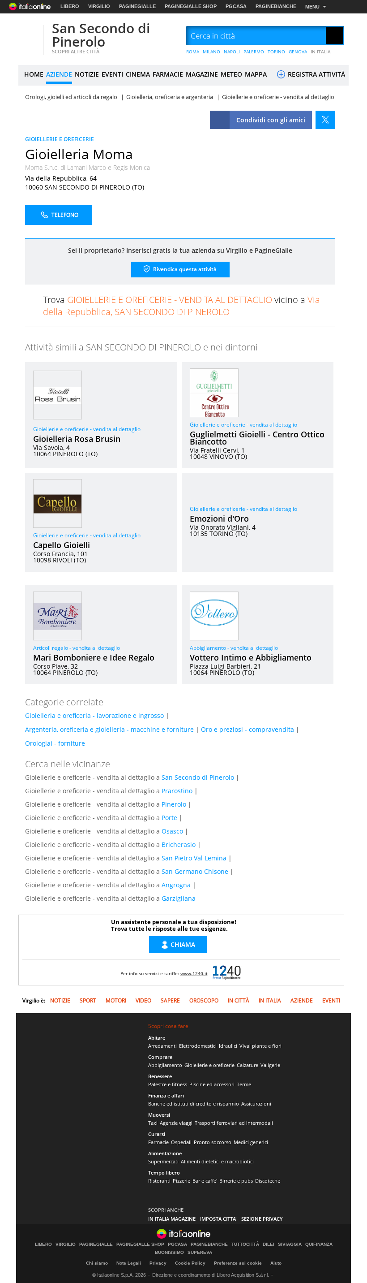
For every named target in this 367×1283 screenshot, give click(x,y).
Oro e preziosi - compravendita (247, 729)
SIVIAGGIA (290, 1244)
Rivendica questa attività (184, 268)
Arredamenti (162, 1045)
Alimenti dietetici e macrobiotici (217, 1161)
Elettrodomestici (198, 1045)
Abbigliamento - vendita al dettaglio (234, 648)
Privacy (157, 1263)
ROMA (192, 51)
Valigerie (270, 1065)
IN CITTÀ (238, 1000)
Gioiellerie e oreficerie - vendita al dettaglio (87, 429)
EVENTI (112, 74)
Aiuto (276, 1263)
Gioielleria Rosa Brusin (76, 438)
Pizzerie (181, 1180)
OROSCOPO (203, 1000)
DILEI (268, 1244)
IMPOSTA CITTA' (218, 1218)
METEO (231, 74)
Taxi (153, 1122)
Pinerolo (174, 804)
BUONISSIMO (169, 1252)
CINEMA (138, 74)
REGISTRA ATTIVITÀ (315, 74)
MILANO (211, 51)
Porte (169, 817)
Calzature (247, 1065)
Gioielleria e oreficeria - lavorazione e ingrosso (94, 715)
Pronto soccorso (212, 1142)
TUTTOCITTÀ (245, 1244)
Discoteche (267, 1180)
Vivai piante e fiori (260, 1045)
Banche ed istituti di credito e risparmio (193, 1103)
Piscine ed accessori (212, 1084)
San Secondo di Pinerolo (101, 35)
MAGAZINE (202, 74)
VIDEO (143, 1000)
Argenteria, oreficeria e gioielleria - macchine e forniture (109, 729)
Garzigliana (179, 898)
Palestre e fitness (167, 1084)
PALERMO (253, 51)
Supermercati (163, 1161)
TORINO (276, 51)
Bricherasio (179, 844)
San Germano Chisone (195, 871)
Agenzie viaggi (176, 1122)
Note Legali (128, 1263)
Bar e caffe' (204, 1180)
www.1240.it (194, 973)
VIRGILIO (99, 6)
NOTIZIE (87, 74)
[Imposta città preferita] (29, 36)
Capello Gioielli (61, 545)
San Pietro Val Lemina (194, 858)
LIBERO (69, 6)
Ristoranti (159, 1180)
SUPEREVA (200, 1252)
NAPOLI (232, 51)
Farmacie (158, 1142)
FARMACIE (168, 74)
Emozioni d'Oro (219, 518)
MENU (312, 6)
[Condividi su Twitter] (325, 120)
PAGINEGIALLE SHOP (191, 6)
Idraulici (228, 1045)
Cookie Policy (190, 1263)
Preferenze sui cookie (238, 1263)
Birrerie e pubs (236, 1180)
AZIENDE (59, 74)
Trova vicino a (181, 306)
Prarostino (177, 790)
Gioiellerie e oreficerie (209, 1065)
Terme (244, 1084)
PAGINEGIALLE (137, 6)
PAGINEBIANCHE (276, 6)
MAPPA (256, 74)
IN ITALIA (321, 51)
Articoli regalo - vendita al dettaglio (76, 648)
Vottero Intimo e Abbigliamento (251, 657)
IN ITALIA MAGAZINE (172, 1218)
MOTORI (116, 1000)
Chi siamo (97, 1263)
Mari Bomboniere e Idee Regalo (93, 657)
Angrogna (176, 885)
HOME (33, 74)
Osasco (172, 831)
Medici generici (251, 1142)
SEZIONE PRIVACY (262, 1218)
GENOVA (298, 51)
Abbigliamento (165, 1065)
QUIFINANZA (319, 1244)
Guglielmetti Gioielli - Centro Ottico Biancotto (257, 438)
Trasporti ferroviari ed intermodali (234, 1122)
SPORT (88, 1000)
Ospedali (181, 1142)
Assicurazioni (256, 1103)
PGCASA (236, 6)
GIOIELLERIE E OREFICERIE (59, 139)
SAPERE (170, 1000)
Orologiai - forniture (55, 743)
